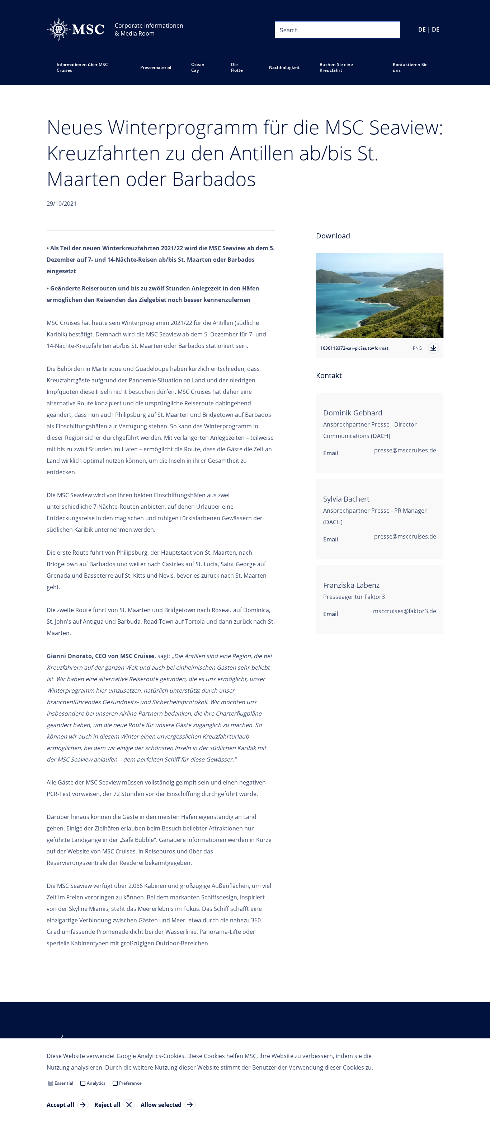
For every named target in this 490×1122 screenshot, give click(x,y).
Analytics (96, 1083)
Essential (64, 1083)
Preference (130, 1083)
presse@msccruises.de (405, 450)
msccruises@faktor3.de (404, 611)
